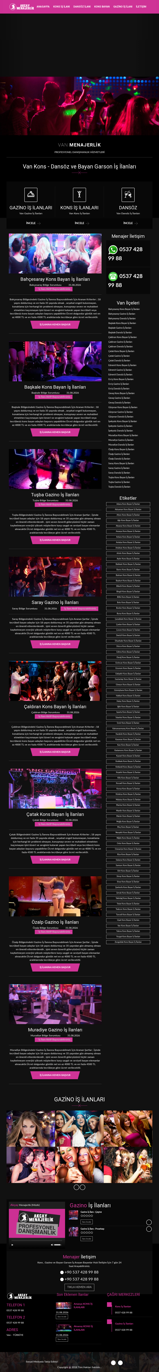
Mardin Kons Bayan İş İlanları (128, 811)
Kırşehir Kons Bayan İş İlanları (128, 772)
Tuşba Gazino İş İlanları (55, 494)
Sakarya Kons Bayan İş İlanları (128, 860)
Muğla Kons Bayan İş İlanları (128, 822)
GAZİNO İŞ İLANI (122, 6)
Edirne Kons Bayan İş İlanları (128, 652)
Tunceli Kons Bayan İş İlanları (128, 915)
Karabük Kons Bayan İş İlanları (128, 734)
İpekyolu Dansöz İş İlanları (120, 431)
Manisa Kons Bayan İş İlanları (128, 805)
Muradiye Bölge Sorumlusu (45, 1035)
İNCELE (31, 223)
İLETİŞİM (141, 6)
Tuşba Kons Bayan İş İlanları (121, 477)
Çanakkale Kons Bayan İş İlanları (128, 619)
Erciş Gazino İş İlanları (118, 384)
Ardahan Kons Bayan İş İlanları (128, 548)
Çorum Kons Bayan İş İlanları (128, 630)
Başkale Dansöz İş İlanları (120, 333)
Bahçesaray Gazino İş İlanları (121, 314)
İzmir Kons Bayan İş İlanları (128, 723)
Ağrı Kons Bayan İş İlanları (128, 520)
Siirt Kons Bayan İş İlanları (128, 871)
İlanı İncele (86, 1222)
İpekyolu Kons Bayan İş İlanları (122, 421)
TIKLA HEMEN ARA (79, 1287)
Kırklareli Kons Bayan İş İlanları (128, 767)
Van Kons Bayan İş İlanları (128, 926)
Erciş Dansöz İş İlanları (118, 389)
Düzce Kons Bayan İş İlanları (128, 646)
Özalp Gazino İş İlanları (55, 922)
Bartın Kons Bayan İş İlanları (128, 570)
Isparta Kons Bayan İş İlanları (128, 712)
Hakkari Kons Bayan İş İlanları (128, 696)
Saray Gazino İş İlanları (55, 602)
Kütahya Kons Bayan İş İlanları (128, 794)
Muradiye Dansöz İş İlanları (121, 445)
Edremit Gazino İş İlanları (120, 370)
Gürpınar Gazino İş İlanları (120, 412)
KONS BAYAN (102, 6)
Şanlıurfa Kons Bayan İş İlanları (128, 887)
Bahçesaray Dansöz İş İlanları (122, 319)
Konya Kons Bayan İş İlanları (128, 789)
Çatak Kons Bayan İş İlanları (55, 814)
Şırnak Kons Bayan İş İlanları (128, 893)
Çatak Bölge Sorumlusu (45, 820)
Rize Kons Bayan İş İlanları (128, 854)
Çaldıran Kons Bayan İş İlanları (55, 706)
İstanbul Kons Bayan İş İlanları (128, 717)
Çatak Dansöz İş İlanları (119, 361)
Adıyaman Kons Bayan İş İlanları (128, 509)
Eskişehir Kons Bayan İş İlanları (128, 674)
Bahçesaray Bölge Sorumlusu (45, 285)
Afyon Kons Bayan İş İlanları (128, 515)
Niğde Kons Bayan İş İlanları (128, 838)
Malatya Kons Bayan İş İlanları (128, 800)
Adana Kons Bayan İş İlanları (128, 504)
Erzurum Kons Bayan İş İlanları (128, 668)
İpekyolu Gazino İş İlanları (120, 426)
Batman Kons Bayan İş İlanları (128, 575)
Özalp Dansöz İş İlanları (119, 459)
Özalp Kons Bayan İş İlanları (121, 449)
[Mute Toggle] (52, 1245)
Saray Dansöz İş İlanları (119, 473)
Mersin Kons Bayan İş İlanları (128, 816)
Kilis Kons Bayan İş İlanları (128, 778)
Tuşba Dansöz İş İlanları (119, 487)
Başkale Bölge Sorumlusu (45, 393)
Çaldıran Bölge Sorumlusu (45, 712)
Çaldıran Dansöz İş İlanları (120, 347)
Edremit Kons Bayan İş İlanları (122, 365)
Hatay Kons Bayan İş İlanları (128, 701)
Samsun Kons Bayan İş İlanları (128, 865)
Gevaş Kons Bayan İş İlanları (121, 393)
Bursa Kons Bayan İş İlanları (128, 614)
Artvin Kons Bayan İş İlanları (128, 553)
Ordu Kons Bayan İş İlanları (128, 843)
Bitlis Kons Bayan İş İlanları (128, 597)
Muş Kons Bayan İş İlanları (128, 827)
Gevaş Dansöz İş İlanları (119, 403)
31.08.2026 (74, 285)
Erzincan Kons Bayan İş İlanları (128, 663)
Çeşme (91, 1212)
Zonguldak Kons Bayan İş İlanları (128, 942)
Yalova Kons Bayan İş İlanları (128, 931)
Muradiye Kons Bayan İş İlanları (123, 435)
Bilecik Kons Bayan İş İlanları (128, 586)
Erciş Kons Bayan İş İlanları (121, 379)
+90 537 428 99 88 (81, 1272)
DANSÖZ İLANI (82, 6)
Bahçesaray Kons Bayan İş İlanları (55, 279)
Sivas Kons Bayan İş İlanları (128, 882)
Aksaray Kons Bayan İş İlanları (128, 526)
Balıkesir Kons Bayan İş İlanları (128, 564)
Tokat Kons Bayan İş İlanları (128, 904)
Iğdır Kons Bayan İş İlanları (128, 707)
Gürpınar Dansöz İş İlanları (120, 417)
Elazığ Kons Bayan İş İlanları (128, 657)
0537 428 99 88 (125, 254)
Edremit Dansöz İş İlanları (120, 375)
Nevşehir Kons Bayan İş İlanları (128, 832)
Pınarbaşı (92, 1229)
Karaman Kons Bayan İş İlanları (128, 739)
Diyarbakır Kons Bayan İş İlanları (128, 641)
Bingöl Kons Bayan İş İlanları (128, 592)
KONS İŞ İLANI (61, 6)
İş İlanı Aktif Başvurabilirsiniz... (55, 289)
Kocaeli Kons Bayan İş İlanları (128, 783)
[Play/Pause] (12, 1245)
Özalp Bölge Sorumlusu (45, 928)
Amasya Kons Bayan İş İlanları (128, 531)
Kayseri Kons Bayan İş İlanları (128, 756)
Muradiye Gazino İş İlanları (55, 1029)
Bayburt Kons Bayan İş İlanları (128, 581)
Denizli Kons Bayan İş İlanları (128, 635)
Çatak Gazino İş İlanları (119, 356)
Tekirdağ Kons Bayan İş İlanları (128, 898)
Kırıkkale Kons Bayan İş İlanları (128, 761)
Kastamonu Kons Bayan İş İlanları (128, 750)
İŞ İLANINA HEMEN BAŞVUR (55, 324)
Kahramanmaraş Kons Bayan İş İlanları (128, 729)
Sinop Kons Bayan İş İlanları (128, 876)
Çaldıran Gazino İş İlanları (120, 342)
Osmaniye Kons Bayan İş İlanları (128, 849)
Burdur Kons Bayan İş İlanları (128, 608)
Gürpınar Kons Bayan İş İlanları (122, 407)
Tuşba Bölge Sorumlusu (45, 500)
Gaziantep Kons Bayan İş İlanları (128, 679)
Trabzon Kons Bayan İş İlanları (128, 909)
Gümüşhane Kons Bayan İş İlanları (128, 690)
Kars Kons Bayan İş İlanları (128, 745)
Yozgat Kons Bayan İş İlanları (128, 937)
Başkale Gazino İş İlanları (120, 328)
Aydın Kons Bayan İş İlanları (128, 559)
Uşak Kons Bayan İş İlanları (128, 920)
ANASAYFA (43, 6)
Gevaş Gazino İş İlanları (119, 398)
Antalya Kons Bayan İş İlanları (128, 542)
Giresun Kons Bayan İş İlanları (128, 685)
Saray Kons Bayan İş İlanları (121, 463)
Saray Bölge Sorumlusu (24, 608)
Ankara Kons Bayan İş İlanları (128, 537)
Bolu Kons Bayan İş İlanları (128, 602)
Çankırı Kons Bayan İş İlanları (128, 624)
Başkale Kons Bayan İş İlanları (55, 387)
